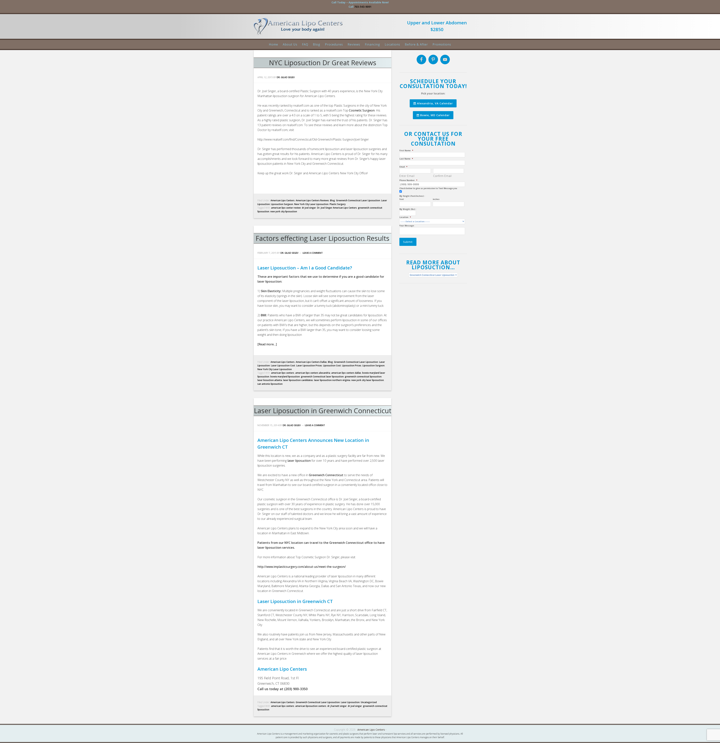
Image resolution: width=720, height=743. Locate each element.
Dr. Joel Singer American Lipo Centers (337, 207)
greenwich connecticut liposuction (363, 376)
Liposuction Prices (351, 365)
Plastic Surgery (338, 204)
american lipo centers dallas (346, 372)
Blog (332, 200)
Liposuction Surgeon (282, 204)
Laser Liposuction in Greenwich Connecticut (322, 410)
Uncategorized (369, 702)
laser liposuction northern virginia (332, 380)
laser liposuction (299, 461)
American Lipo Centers (300, 27)
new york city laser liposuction (367, 380)
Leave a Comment (313, 252)
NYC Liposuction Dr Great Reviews (322, 62)
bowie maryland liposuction (285, 376)
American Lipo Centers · (371, 729)
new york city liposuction (283, 211)
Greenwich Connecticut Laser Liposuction (358, 200)
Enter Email (406, 176)
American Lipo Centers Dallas (311, 362)
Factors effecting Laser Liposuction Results (322, 238)
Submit (408, 242)
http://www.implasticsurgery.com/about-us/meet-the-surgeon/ (301, 567)
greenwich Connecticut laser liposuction (322, 376)
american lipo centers (282, 372)
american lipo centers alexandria (312, 372)
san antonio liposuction (270, 383)
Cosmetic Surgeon (362, 110)
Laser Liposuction (350, 702)
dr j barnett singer (337, 706)
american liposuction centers (310, 706)
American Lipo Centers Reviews (312, 200)
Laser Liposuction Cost (283, 365)
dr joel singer (309, 207)
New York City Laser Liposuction (311, 204)
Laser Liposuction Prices (309, 365)
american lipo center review (286, 207)
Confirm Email (442, 176)
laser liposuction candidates (298, 380)
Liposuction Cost (332, 365)
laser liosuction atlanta (269, 380)
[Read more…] (267, 344)
